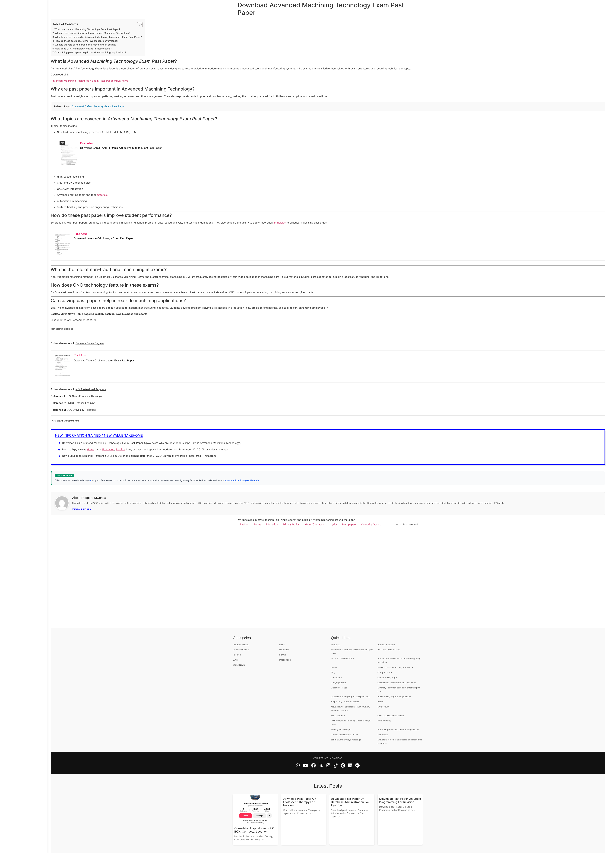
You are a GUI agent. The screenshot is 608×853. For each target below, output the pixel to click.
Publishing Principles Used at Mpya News (398, 729)
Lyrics (333, 524)
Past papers (349, 524)
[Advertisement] (24, 426)
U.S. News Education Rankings (84, 396)
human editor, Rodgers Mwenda (242, 480)
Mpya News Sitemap (62, 328)
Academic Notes (241, 644)
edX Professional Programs (91, 389)
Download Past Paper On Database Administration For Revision (350, 802)
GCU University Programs (81, 410)
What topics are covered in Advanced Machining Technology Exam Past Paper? (98, 37)
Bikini (282, 644)
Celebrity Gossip (371, 524)
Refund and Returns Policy (344, 734)
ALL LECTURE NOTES (342, 658)
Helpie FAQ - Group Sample (345, 701)
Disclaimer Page (339, 687)
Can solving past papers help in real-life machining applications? (90, 52)
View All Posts (81, 509)
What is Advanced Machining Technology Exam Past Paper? (87, 29)
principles (280, 222)
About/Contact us (315, 524)
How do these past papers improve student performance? (86, 40)
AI (90, 480)
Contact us (336, 677)
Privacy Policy (291, 524)
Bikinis (334, 667)
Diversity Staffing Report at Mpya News (350, 696)
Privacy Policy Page (341, 729)
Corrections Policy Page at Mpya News (396, 682)
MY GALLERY (338, 715)
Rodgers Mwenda (93, 497)
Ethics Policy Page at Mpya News (394, 696)
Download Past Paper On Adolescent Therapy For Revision (299, 802)
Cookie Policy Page (387, 677)
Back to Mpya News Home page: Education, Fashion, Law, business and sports (99, 313)
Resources (382, 734)
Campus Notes (384, 672)
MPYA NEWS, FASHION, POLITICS (395, 667)
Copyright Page (338, 682)
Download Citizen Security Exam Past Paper (98, 106)
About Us (335, 644)
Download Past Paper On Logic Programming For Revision (400, 800)
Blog (333, 672)
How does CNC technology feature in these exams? (83, 48)
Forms (257, 524)
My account (383, 706)
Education (108, 449)
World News (239, 665)
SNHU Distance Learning (80, 403)
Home (90, 449)
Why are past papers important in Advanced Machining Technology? (92, 33)
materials (102, 194)
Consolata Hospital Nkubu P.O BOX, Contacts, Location (254, 830)
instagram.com (71, 420)
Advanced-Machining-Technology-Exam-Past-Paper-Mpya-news (89, 80)
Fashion (120, 449)
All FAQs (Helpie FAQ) (388, 649)
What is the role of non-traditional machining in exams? (85, 44)
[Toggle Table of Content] (138, 24)
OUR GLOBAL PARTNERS (390, 715)
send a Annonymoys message (346, 739)
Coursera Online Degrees (90, 343)
